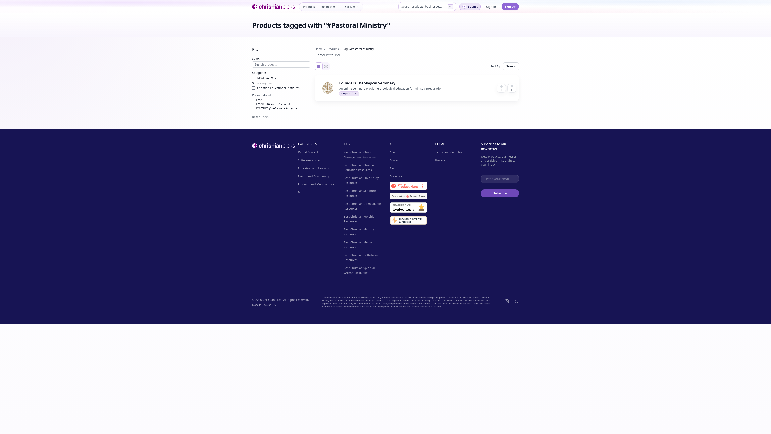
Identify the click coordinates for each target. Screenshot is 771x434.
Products (309, 7)
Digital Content (308, 152)
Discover (349, 7)
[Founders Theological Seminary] (417, 88)
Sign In (491, 7)
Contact (395, 160)
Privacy (440, 160)
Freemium (272, 104)
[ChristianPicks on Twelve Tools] (408, 207)
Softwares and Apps (311, 160)
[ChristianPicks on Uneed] (408, 220)
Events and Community (313, 176)
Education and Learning (314, 168)
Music (302, 192)
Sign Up (510, 6)
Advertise (396, 176)
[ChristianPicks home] (271, 146)
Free (258, 100)
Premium (276, 108)
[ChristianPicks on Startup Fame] (408, 196)
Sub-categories (262, 83)
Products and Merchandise (316, 184)
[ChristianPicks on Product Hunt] (408, 186)
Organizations (349, 93)
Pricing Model (261, 95)
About (394, 152)
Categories (259, 73)
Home (319, 49)
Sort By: (496, 66)
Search (256, 58)
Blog (393, 168)
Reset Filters (260, 117)
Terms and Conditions (450, 152)
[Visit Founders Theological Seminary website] (398, 81)
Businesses (328, 7)
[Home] (274, 7)
